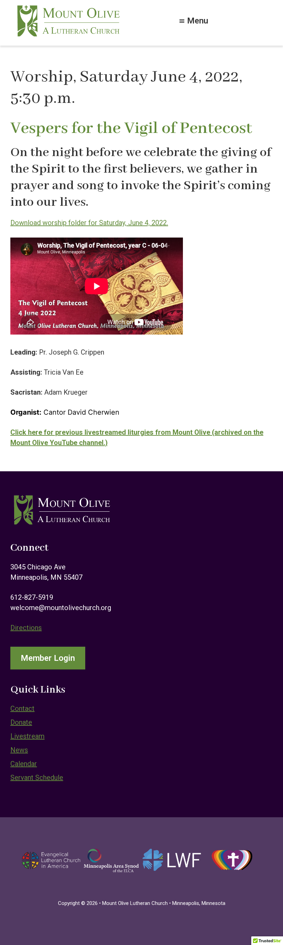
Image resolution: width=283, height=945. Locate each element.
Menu (197, 20)
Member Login (48, 658)
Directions (26, 628)
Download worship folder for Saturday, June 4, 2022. (89, 223)
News (19, 750)
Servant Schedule (36, 777)
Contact (22, 708)
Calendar (23, 764)
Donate (21, 722)
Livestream (27, 736)
